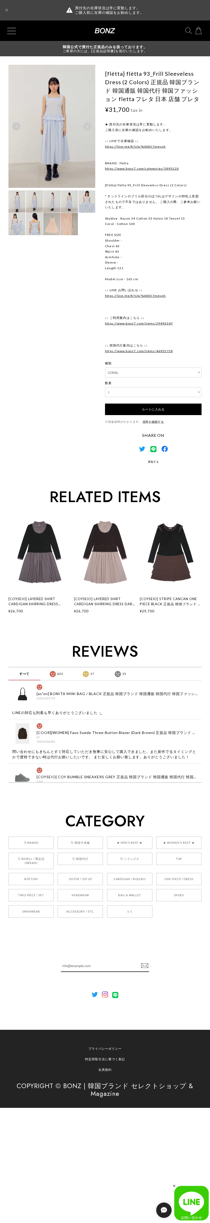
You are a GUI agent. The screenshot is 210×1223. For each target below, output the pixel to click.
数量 (108, 383)
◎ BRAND (31, 842)
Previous (16, 126)
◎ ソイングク (129, 858)
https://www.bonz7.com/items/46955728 (139, 351)
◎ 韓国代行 (80, 858)
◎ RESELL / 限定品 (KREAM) (31, 860)
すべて (24, 674)
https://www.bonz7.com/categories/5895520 (142, 168)
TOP (179, 858)
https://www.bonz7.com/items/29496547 (139, 323)
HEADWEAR (80, 895)
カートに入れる (153, 409)
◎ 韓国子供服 (80, 842)
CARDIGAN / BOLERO (129, 879)
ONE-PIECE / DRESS (178, 879)
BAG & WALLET (129, 895)
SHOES (179, 895)
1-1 (129, 911)
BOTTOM (31, 879)
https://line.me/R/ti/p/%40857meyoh (135, 146)
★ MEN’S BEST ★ (129, 842)
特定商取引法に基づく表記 (105, 1059)
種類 (108, 363)
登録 (144, 965)
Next (87, 126)
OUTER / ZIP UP (80, 879)
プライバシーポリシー (105, 1049)
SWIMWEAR (31, 911)
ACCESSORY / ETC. (80, 911)
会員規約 (105, 1070)
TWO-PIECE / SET (31, 895)
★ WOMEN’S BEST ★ (178, 842)
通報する (153, 461)
